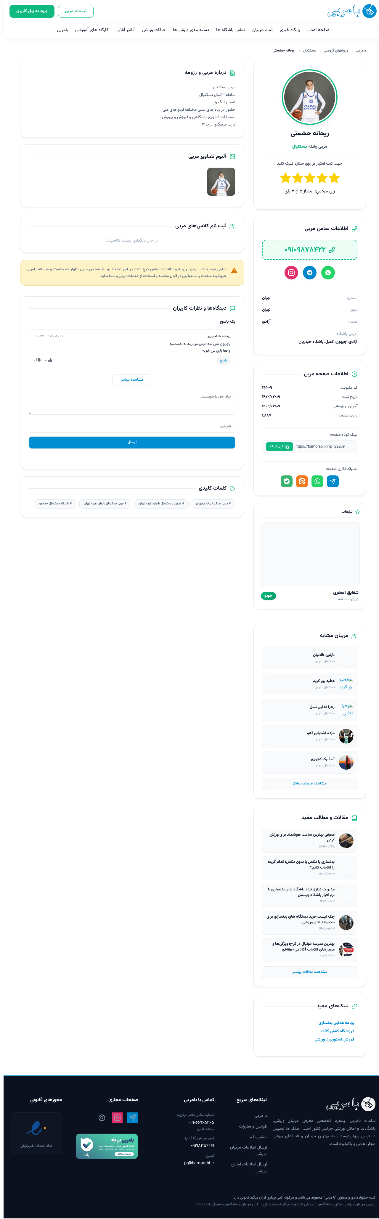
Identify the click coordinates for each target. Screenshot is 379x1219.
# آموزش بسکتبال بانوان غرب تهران (158, 503)
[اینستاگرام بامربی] (113, 1117)
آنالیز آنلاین (121, 30)
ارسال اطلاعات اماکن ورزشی (245, 1167)
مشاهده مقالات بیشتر (306, 972)
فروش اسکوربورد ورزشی (331, 1039)
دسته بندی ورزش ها (187, 30)
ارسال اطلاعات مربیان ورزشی (245, 1150)
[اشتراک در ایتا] (298, 481)
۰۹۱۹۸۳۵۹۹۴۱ (199, 1146)
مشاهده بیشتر (128, 380)
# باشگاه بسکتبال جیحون (51, 503)
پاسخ (219, 360)
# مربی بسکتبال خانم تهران (209, 503)
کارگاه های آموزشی (88, 30)
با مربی (257, 1116)
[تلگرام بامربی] (129, 1117)
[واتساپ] (324, 272)
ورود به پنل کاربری (28, 11)
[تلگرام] (306, 272)
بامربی (59, 30)
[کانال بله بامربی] (100, 1146)
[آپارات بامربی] (98, 1117)
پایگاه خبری (286, 30)
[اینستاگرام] (288, 272)
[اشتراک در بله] (283, 481)
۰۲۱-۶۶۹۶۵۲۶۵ (198, 1123)
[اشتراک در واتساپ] (314, 481)
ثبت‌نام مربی (72, 11)
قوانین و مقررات (249, 1126)
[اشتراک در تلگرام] (329, 481)
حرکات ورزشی (150, 30)
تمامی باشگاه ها (227, 30)
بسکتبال (306, 51)
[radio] (282, 179)
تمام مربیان (259, 30)
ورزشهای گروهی (332, 51)
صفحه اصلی (315, 30)
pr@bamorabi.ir (196, 1163)
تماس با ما (254, 1137)
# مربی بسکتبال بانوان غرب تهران (101, 503)
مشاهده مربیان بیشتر (306, 784)
